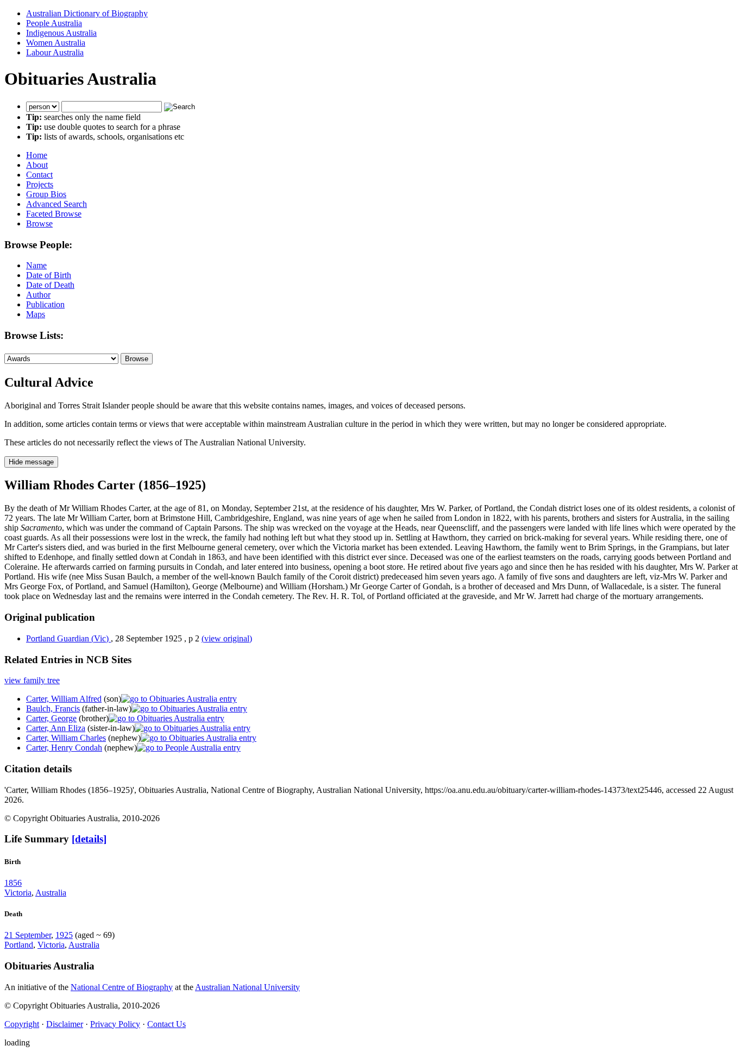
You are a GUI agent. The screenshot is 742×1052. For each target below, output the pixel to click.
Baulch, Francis (53, 708)
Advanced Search (56, 204)
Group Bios (46, 194)
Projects (39, 184)
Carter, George (51, 718)
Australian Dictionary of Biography (87, 13)
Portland (18, 944)
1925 (64, 935)
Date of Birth (48, 275)
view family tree (32, 680)
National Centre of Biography (122, 987)
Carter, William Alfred (64, 698)
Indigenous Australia (61, 32)
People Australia (54, 23)
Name (36, 265)
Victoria (18, 892)
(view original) (227, 638)
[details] (89, 839)
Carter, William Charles (66, 737)
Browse (39, 223)
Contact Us (166, 1024)
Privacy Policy (115, 1024)
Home (36, 155)
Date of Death (50, 284)
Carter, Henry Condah (64, 747)
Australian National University (247, 987)
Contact (39, 174)
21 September (27, 935)
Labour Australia (55, 52)
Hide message (31, 462)
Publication (45, 304)
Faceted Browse (53, 213)
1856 (13, 882)
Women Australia (55, 42)
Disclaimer (64, 1024)
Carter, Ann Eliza (55, 728)
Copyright (21, 1024)
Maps (35, 314)
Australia (50, 892)
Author (38, 294)
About (37, 164)
